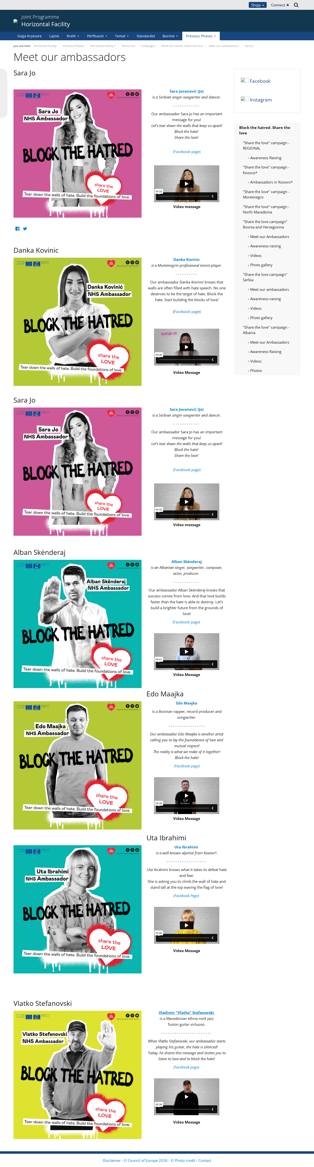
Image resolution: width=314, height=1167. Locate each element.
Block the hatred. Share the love (264, 130)
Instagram (261, 100)
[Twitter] (25, 229)
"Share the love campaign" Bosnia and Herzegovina (265, 224)
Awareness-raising (265, 245)
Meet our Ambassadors (269, 236)
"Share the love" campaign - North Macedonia (266, 209)
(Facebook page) (186, 151)
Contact (204, 1160)
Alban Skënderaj (186, 561)
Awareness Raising (265, 157)
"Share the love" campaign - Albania (266, 330)
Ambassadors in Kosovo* (271, 182)
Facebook (260, 81)
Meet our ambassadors (269, 289)
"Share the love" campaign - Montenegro (266, 194)
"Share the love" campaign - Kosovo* (266, 170)
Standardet (146, 36)
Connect (278, 4)
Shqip (256, 4)
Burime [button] (169, 36)
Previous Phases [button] (199, 36)
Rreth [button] (71, 36)
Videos (255, 255)
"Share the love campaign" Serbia (265, 277)
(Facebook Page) (186, 895)
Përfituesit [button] (95, 36)
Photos (255, 370)
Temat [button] (120, 36)
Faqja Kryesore (29, 36)
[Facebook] (17, 229)
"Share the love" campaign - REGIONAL (266, 145)
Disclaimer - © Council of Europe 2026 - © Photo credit (149, 1160)
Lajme (54, 36)
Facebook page (186, 311)
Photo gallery (261, 264)
